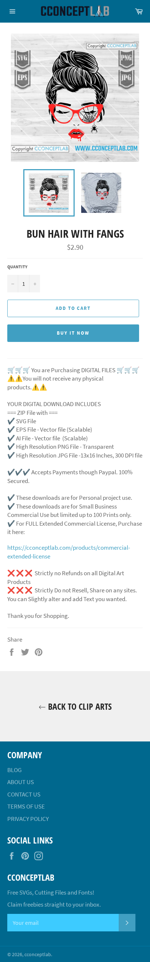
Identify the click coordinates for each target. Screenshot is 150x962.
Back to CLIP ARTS (79, 706)
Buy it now (73, 333)
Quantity (17, 266)
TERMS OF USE (26, 806)
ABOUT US (20, 782)
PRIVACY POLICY (28, 819)
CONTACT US (23, 794)
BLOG (14, 770)
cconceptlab (37, 954)
